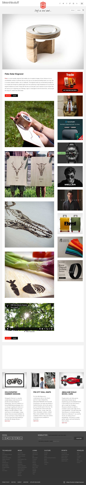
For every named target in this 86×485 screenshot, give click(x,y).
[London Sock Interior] (70, 247)
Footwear (20, 462)
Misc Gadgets (5, 465)
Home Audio (5, 464)
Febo (6, 78)
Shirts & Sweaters (22, 465)
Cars (78, 454)
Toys (34, 473)
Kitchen (34, 462)
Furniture (35, 459)
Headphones (5, 462)
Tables (34, 472)
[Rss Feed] (76, 3)
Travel (45, 464)
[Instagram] (73, 3)
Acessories (20, 452)
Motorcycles (79, 461)
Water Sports (64, 461)
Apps (3, 452)
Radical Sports (64, 459)
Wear (20, 450)
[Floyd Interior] (70, 223)
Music (45, 459)
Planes (78, 462)
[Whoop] (70, 270)
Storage (34, 470)
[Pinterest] (66, 3)
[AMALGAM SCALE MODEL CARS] (71, 380)
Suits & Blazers (21, 469)
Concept (79, 456)
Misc (78, 459)
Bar (33, 456)
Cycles (78, 457)
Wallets (19, 473)
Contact (20, 482)
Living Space (35, 465)
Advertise (25, 482)
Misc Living (35, 467)
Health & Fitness (65, 454)
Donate (46, 452)
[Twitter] (63, 3)
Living (35, 450)
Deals (19, 457)
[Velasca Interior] (70, 105)
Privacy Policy (5, 482)
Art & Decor (35, 454)
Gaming (4, 461)
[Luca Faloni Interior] (70, 200)
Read (45, 461)
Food (45, 456)
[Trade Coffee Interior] (70, 82)
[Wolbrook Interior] (70, 153)
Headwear (20, 464)
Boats (78, 452)
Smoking (46, 462)
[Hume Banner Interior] (70, 129)
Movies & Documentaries (50, 457)
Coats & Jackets (21, 456)
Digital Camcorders (6, 457)
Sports (64, 450)
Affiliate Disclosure (35, 482)
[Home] (43, 5)
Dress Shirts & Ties (22, 459)
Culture (47, 450)
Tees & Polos (21, 470)
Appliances (35, 452)
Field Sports (64, 452)
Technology (7, 450)
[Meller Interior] (70, 176)
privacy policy (56, 441)
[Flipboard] (70, 3)
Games (34, 461)
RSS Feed (13, 482)
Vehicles (80, 450)
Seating (34, 469)
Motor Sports (64, 457)
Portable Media (5, 467)
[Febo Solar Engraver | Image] (43, 41)
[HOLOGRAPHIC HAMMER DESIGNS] (14, 380)
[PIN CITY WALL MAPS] (43, 380)
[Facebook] (60, 3)
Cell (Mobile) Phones (7, 454)
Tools (3, 469)
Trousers (20, 472)
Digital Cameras (6, 459)
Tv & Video (4, 470)
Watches (20, 475)
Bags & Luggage (21, 454)
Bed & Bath (35, 457)
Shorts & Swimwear (22, 467)
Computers (4, 456)
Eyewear (20, 461)
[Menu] (82, 3)
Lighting (34, 464)
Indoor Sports (64, 456)
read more (7, 421)
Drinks (45, 454)
